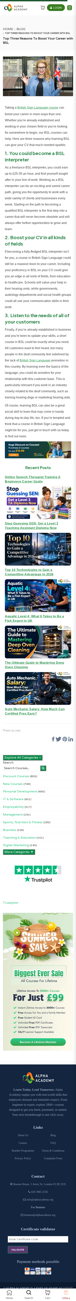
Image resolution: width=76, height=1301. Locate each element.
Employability (13, 807)
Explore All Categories (21, 757)
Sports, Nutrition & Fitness (23, 822)
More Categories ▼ (19, 852)
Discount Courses (16, 776)
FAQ (53, 1143)
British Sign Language (35, 360)
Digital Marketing (16, 845)
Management (13, 814)
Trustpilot (10, 903)
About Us (23, 1135)
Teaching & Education (19, 838)
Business (9, 830)
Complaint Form (53, 1158)
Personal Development (20, 791)
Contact (23, 1143)
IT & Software (13, 799)
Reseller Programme (23, 1150)
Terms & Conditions (53, 1150)
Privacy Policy (23, 1158)
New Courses (13, 784)
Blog (21, 29)
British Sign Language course (37, 107)
